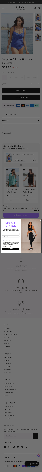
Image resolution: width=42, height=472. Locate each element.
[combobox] (4, 240)
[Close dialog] (40, 220)
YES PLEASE (10, 249)
